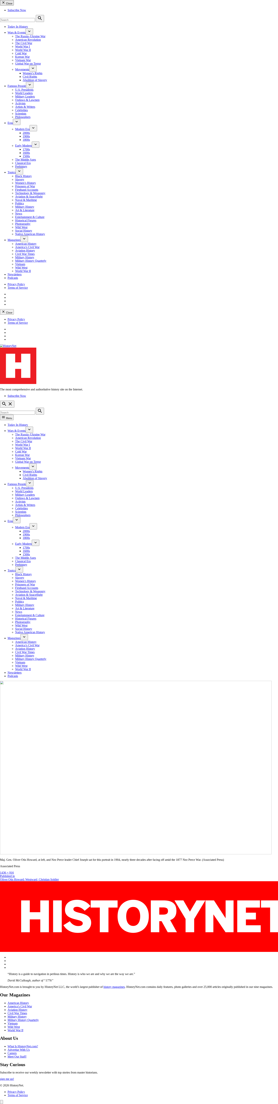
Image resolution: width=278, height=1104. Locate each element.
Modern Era (22, 129)
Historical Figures (25, 220)
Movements (22, 69)
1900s (26, 136)
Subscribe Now (17, 10)
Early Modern (23, 145)
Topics (12, 172)
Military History (24, 206)
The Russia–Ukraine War (30, 36)
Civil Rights (30, 76)
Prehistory (21, 166)
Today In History (18, 26)
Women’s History (25, 183)
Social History (23, 230)
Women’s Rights (32, 73)
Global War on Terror (28, 63)
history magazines (114, 986)
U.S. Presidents (24, 89)
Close (8, 3)
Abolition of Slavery (35, 80)
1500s (26, 156)
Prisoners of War (25, 186)
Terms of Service (18, 287)
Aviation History (25, 250)
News (18, 213)
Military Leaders (25, 96)
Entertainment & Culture (29, 217)
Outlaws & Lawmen (27, 100)
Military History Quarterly (30, 260)
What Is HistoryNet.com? (23, 1046)
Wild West (21, 227)
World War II (23, 50)
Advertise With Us (19, 1049)
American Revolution (28, 39)
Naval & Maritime (26, 200)
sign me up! (7, 1079)
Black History (23, 176)
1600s (26, 152)
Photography (22, 223)
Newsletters (15, 274)
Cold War (21, 53)
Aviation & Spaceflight (29, 196)
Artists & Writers (25, 106)
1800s (26, 139)
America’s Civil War (27, 247)
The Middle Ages (25, 159)
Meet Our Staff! (17, 1056)
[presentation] (29, 31)
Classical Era (23, 163)
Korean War (22, 56)
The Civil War (23, 43)
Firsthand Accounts (26, 189)
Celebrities (21, 110)
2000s (26, 132)
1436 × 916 (7, 872)
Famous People (17, 86)
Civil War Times (25, 254)
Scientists (20, 113)
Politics (19, 203)
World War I (22, 46)
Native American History (30, 234)
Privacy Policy (16, 284)
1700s (26, 149)
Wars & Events (17, 32)
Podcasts (13, 277)
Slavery (19, 179)
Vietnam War (23, 60)
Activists (20, 103)
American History (25, 243)
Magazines (14, 240)
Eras (10, 122)
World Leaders (24, 93)
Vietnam (20, 264)
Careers (12, 1053)
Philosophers (22, 117)
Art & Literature (24, 210)
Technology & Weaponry (30, 193)
